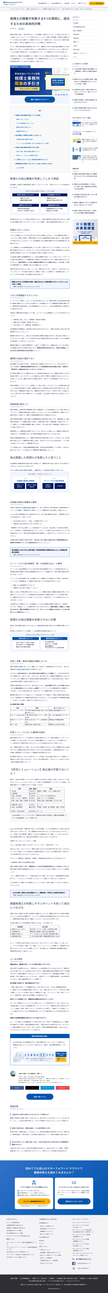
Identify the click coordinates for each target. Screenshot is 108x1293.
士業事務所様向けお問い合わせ (14, 1225)
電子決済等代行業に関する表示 (37, 1281)
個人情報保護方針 (25, 1278)
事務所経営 (76, 34)
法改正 (75, 46)
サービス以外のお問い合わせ (56, 1281)
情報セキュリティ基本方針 (40, 1278)
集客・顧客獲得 (77, 30)
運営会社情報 (14, 1278)
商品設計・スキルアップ (79, 53)
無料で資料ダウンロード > (40, 99)
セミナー (73, 3)
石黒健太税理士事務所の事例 (24, 139)
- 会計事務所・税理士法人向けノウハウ (49, 1252)
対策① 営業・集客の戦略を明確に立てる (27, 151)
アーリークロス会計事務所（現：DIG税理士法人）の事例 (32, 143)
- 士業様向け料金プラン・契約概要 (48, 1260)
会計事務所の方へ (43, 3)
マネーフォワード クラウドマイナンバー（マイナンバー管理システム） (83, 1254)
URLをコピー (63, 1088)
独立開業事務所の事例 (79, 27)
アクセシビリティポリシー (73, 1281)
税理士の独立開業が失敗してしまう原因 (28, 115)
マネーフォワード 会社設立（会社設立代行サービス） (20, 1254)
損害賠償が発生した (22, 131)
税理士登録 (76, 49)
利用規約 (51, 1278)
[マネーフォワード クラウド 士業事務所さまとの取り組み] (13, 3)
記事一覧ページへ (40, 1097)
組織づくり (76, 42)
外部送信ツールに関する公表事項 (89, 1278)
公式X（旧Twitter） (84, 1268)
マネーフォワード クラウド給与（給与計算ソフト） (80, 1245)
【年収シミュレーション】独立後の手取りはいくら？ (32, 159)
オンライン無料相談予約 (96, 3)
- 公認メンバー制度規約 (45, 1258)
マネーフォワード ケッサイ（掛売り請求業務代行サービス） (21, 1243)
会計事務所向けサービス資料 (14, 1230)
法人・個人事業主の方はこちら (81, 1259)
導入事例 (66, 3)
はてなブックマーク (47, 1088)
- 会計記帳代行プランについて (47, 1228)
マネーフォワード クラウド (18, 9)
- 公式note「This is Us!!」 (46, 1263)
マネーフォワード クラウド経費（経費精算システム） (80, 1240)
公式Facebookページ (84, 1263)
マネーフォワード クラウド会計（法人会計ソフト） (80, 1226)
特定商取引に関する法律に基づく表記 (67, 1278)
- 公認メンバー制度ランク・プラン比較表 (50, 1255)
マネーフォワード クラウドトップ (81, 1222)
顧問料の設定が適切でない (23, 127)
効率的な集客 (21, 669)
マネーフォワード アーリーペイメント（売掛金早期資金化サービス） (21, 1248)
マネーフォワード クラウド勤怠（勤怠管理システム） (80, 1249)
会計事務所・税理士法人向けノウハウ (51, 9)
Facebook (17, 1088)
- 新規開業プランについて (46, 1231)
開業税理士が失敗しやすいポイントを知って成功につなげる (34, 164)
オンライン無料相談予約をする (34, 1201)
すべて (75, 57)
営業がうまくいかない (22, 119)
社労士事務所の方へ (57, 3)
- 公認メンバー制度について (46, 1226)
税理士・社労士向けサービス (33, 9)
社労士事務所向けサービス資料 (14, 1233)
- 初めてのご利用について (46, 1234)
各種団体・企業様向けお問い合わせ (15, 1228)
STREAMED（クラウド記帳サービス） (16, 1257)
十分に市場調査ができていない (25, 123)
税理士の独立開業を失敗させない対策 (27, 147)
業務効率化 (76, 38)
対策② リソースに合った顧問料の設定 (27, 155)
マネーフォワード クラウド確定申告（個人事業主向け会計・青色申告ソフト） (83, 1231)
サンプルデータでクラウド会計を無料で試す (18, 1236)
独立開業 (75, 23)
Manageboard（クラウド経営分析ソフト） (18, 1252)
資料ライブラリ (82, 3)
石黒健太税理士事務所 (29, 508)
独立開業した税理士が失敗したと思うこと (29, 135)
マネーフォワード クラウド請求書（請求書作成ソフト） (81, 1235)
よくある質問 (20, 168)
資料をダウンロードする (74, 1201)
